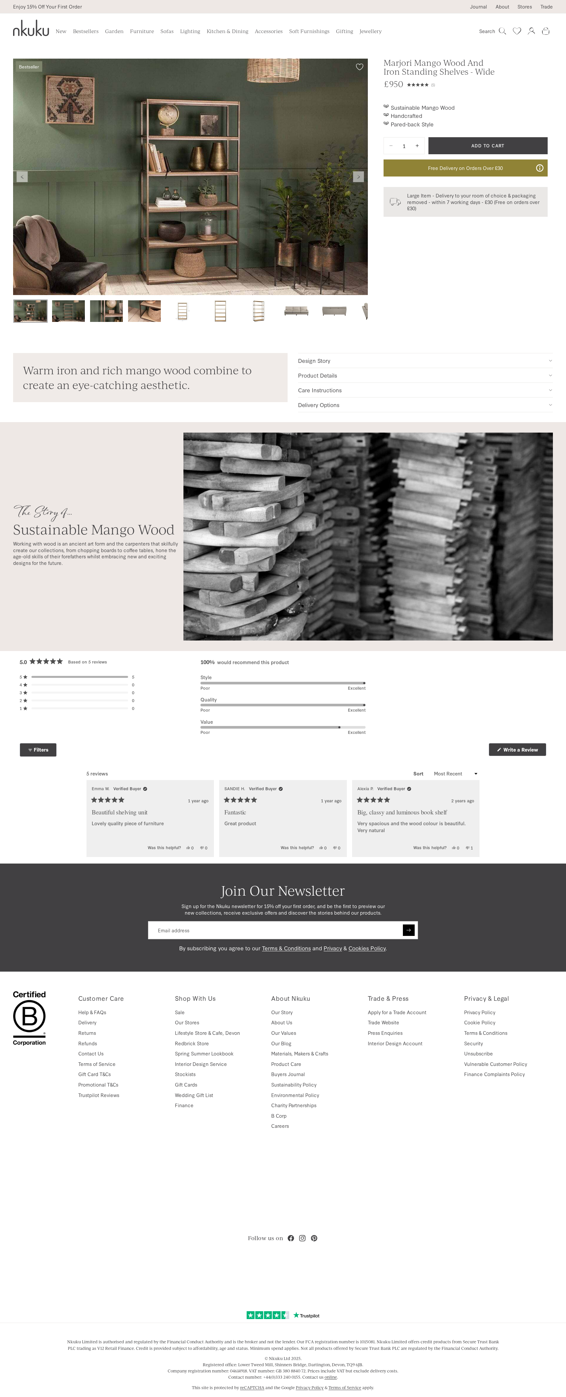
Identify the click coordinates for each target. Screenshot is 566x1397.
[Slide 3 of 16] (106, 311)
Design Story (314, 360)
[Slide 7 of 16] (258, 311)
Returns (87, 1032)
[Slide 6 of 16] (220, 311)
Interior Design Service (201, 1063)
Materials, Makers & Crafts (299, 1053)
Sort (419, 773)
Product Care (286, 1063)
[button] (477, 84)
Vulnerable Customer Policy (495, 1063)
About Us (281, 1022)
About (502, 6)
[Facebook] (291, 1238)
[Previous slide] (22, 176)
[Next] (472, 818)
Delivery (87, 1022)
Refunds (87, 1043)
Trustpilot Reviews (98, 1094)
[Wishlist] (517, 31)
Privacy (333, 948)
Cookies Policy (367, 948)
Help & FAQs (92, 1012)
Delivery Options (318, 404)
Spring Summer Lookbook (204, 1053)
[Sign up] (409, 930)
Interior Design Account (395, 1043)
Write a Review (524, 751)
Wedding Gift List (194, 1094)
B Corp (279, 1115)
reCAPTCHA (252, 1387)
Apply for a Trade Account (397, 1012)
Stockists (185, 1074)
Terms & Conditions (286, 948)
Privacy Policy (479, 1012)
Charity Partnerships (293, 1105)
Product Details (317, 375)
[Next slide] (358, 176)
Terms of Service (97, 1063)
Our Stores (187, 1022)
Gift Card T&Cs (94, 1074)
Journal (478, 6)
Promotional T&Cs (98, 1084)
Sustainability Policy (293, 1084)
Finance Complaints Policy (494, 1074)
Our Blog (281, 1043)
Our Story (281, 1012)
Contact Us (91, 1053)
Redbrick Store (192, 1043)
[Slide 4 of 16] (144, 311)
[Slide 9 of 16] (334, 311)
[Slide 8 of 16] (296, 311)
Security (473, 1043)
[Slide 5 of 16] (182, 311)
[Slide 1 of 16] (30, 311)
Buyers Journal (288, 1074)
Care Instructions (320, 390)
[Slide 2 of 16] (68, 311)
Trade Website (383, 1022)
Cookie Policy (479, 1022)
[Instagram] (302, 1238)
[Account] (531, 31)
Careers (280, 1125)
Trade (546, 6)
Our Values (283, 1032)
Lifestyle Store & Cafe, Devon (207, 1032)
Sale (180, 1012)
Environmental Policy (295, 1094)
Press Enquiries (385, 1032)
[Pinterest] (314, 1238)
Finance (184, 1105)
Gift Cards (186, 1084)
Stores (525, 6)
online (331, 1377)
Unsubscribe (478, 1053)
